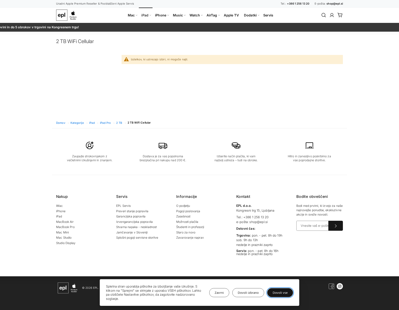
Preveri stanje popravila (132, 211)
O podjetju (183, 205)
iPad (92, 122)
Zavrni (219, 292)
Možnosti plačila (187, 221)
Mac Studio (64, 237)
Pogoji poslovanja (188, 211)
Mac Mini (62, 232)
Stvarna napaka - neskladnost (136, 227)
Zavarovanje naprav (190, 237)
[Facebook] (331, 288)
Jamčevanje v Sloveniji (132, 232)
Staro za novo (185, 232)
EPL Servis (123, 205)
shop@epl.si (258, 222)
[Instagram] (340, 288)
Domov (61, 122)
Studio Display (65, 243)
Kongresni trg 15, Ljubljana (255, 210)
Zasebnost (183, 216)
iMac (59, 205)
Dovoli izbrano (248, 292)
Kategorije (77, 122)
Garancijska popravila (130, 216)
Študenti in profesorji (190, 227)
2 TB (119, 122)
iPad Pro (106, 122)
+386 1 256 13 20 (256, 217)
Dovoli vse (280, 292)
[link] (331, 15)
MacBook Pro (65, 227)
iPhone (60, 211)
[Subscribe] (335, 226)
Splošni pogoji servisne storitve (137, 237)
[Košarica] (340, 15)
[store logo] (67, 15)
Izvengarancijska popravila (134, 221)
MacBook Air (65, 221)
